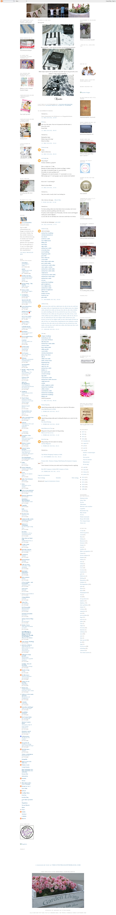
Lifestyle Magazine (46, 443)
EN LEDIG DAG (26, 418)
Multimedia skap (26, 732)
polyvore (82, 619)
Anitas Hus (24, 602)
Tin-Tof (82, 502)
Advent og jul (83, 532)
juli (84, 445)
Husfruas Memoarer (27, 495)
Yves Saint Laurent (84, 652)
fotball (81, 563)
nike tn (65, 310)
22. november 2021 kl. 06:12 (51, 456)
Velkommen (83, 504)
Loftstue (82, 609)
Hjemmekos (83, 580)
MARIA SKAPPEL (27, 311)
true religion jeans (66, 308)
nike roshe (70, 310)
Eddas (23, 462)
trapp (81, 644)
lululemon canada (73, 321)
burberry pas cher (63, 323)
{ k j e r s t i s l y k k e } (28, 593)
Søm (81, 638)
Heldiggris (24, 713)
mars (84, 469)
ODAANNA (25, 776)
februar (85, 472)
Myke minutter (26, 577)
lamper (81, 607)
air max (63, 319)
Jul (81, 596)
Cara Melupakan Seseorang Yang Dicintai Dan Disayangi (28, 386)
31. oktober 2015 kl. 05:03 (50, 299)
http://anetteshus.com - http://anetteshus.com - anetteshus (27, 771)
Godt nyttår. (25, 703)
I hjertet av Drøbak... (27, 328)
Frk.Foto (24, 795)
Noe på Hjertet (26, 805)
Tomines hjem (25, 346)
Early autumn (25, 444)
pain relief (57, 222)
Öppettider (24, 366)
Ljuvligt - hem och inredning (26, 664)
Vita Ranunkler (26, 364)
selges (81, 625)
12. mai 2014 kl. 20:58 (48, 117)
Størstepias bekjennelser (25, 571)
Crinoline (24, 702)
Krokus (23, 578)
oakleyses (43, 303)
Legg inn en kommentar (44, 475)
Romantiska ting (84, 510)
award (81, 534)
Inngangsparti (83, 592)
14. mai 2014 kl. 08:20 (48, 154)
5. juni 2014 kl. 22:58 (48, 202)
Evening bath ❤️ (26, 312)
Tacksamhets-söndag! (27, 666)
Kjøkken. (82, 603)
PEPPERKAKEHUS (27, 520)
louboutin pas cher (46, 313)
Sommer (24, 556)
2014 (83, 439)
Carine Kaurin (25, 767)
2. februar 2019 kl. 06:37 (50, 411)
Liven (23, 472)
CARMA (24, 816)
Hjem (23, 807)
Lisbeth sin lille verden (27, 519)
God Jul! (24, 598)
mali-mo (24, 422)
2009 (83, 486)
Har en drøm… (26, 321)
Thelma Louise (25, 765)
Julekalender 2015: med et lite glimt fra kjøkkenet (28, 425)
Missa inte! (24, 480)
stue (81, 634)
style (81, 636)
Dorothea (24, 531)
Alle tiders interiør (26, 549)
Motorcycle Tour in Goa (47, 432)
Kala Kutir (44, 439)
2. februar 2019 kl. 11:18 (50, 435)
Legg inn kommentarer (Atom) (51, 481)
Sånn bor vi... (25, 378)
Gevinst (82, 570)
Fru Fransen (25, 353)
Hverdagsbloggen (26, 457)
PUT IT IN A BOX (26, 316)
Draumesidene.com (27, 411)
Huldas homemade (84, 516)
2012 (83, 479)
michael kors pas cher (64, 312)
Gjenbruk (82, 572)
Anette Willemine (26, 467)
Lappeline (24, 505)
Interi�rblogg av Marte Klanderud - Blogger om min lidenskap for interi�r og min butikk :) (27, 634)
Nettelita (24, 778)
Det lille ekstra (25, 675)
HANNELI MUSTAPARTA (26, 499)
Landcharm (25, 554)
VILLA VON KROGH (27, 490)
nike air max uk (68, 306)
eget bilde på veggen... (27, 291)
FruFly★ (24, 340)
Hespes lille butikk (84, 519)
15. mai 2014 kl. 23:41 (48, 187)
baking (81, 539)
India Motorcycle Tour (46, 428)
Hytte (81, 590)
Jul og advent (83, 598)
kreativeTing (25, 797)
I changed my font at (58, 865)
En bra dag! (86, 464)
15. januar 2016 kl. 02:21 (50, 329)
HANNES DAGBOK (27, 613)
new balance (63, 315)
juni (84, 448)
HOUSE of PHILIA (27, 645)
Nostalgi (24, 561)
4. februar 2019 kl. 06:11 (50, 446)
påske (81, 621)
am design (43, 158)
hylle (81, 586)
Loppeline (82, 508)
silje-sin (24, 818)
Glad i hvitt (25, 588)
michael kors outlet (49, 310)
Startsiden (58, 477)
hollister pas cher (49, 315)
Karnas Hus (25, 774)
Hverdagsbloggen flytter (28, 458)
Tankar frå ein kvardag (25, 682)
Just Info (43, 415)
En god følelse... (26, 296)
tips (81, 642)
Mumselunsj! (86, 462)
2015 (83, 436)
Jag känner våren (26, 585)
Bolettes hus (25, 687)
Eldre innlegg (75, 477)
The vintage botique (85, 521)
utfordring (82, 648)
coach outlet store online (58, 325)
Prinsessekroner (26, 755)
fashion (82, 559)
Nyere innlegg (41, 477)
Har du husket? (25, 621)
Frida (42, 122)
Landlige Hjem (26, 793)
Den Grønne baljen (27, 717)
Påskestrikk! (25, 684)
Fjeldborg (24, 391)
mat (81, 613)
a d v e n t (24, 515)
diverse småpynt (52, 105)
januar (85, 474)
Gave (81, 567)
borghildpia (25, 712)
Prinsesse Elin (25, 377)
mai (84, 450)
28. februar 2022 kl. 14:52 (50, 471)
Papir (81, 617)
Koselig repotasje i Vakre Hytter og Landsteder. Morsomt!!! (27, 452)
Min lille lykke (25, 514)
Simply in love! (25, 322)
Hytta (81, 588)
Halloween (82, 576)
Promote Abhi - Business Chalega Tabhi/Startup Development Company (59, 461)
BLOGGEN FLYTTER (27, 491)
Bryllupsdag (25, 573)
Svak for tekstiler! (87, 459)
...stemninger (25, 431)
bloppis (82, 545)
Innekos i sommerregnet (89, 452)
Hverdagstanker (84, 584)
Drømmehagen (26, 559)
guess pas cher (63, 313)
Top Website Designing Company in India (51, 454)
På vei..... (24, 407)
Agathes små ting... (27, 275)
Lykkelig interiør (26, 326)
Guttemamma (27, 222)
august (85, 443)
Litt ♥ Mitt (24, 788)
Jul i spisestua (25, 603)
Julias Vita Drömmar (27, 479)
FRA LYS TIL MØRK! (27, 638)
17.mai (23, 671)
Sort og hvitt (41, 22)
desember (85, 441)
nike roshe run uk (54, 323)
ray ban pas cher (59, 310)
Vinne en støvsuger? (27, 708)
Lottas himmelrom (26, 306)
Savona (82, 514)
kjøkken (82, 600)
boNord (24, 790)
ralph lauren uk (60, 306)
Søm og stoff (83, 640)
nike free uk (70, 315)
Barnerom (82, 541)
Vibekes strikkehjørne (27, 754)
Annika (23, 811)
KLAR (84, 455)
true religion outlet (60, 317)
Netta (23, 484)
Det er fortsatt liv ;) (26, 550)
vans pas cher (48, 325)
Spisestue (82, 629)
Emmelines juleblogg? (27, 707)
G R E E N (24, 545)
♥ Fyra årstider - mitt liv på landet (27, 583)
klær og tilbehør (64, 105)
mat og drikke (83, 615)
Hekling (82, 578)
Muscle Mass (58, 200)
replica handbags (47, 312)
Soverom (82, 627)
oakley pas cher (55, 313)
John (42, 333)
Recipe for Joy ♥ (26, 786)
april (84, 467)
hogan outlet (46, 308)
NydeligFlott (25, 295)
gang (81, 565)
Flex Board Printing (46, 422)
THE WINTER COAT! (27, 501)
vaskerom (82, 650)
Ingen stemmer (25, 286)
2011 (83, 482)
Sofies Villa (83, 500)
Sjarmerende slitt (26, 300)
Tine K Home (25, 398)
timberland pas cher (50, 317)
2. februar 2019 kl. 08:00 (50, 424)
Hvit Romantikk (26, 607)
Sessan (23, 780)
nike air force (44, 321)
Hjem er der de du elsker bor (26, 762)
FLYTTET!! (24, 615)
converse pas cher (45, 306)
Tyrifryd (24, 814)
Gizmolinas (25, 262)
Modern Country (26, 443)
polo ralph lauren (49, 327)
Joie (81, 594)
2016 (83, 434)
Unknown (43, 147)
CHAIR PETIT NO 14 (27, 540)
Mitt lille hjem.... (26, 749)
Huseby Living (25, 670)
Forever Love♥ (26, 406)
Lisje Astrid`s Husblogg (28, 641)
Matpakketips (25, 307)
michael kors (69, 317)
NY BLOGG (25, 510)
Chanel (82, 553)
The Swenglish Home (27, 336)
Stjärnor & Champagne (25, 524)
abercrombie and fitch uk (71, 319)
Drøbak (82, 557)
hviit (23, 509)
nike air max (70, 313)
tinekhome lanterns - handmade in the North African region (27, 401)
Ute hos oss (83, 646)
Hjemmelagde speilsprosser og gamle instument (27, 659)
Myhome (24, 358)
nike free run (55, 312)
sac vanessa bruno (53, 321)
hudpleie (82, 582)
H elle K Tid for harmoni (26, 449)
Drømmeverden (84, 498)
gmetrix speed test (26, 317)
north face (53, 306)
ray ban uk (48, 319)
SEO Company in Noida (62, 469)
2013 (83, 477)
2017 (83, 431)
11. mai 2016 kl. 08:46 (48, 400)
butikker (82, 549)
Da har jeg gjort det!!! (27, 332)
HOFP (23, 269)
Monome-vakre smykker (86, 506)
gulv (81, 574)
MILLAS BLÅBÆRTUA (26, 383)
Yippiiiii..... (24, 750)
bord (81, 547)
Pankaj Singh (44, 404)
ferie (81, 561)
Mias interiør (83, 512)
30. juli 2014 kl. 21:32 (49, 224)
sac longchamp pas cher (56, 308)
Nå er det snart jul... (26, 354)
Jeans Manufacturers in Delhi (48, 409)
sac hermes (73, 312)
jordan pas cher (45, 323)
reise (81, 623)
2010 (83, 484)
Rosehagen (24, 331)
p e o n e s (24, 463)
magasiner (82, 611)
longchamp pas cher (63, 321)
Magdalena (25, 803)
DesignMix (24, 759)
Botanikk (24, 590)
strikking (82, 631)
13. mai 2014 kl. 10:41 (48, 143)
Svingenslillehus (26, 597)
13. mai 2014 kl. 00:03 (48, 130)
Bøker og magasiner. (85, 551)
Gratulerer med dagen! (27, 468)
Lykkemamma (25, 736)
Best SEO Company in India (48, 469)
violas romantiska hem (28, 417)
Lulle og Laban (26, 564)
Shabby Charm (26, 625)
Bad (81, 536)
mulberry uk (57, 315)
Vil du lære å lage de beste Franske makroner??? (27, 726)
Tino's (23, 809)
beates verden (25, 289)
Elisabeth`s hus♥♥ (26, 731)
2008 (83, 489)
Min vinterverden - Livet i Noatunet (26, 783)
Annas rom (83, 523)
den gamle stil (25, 742)
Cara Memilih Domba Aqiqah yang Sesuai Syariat (27, 278)
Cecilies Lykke (25, 544)
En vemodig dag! (26, 718)
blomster (82, 543)
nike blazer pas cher (70, 325)
